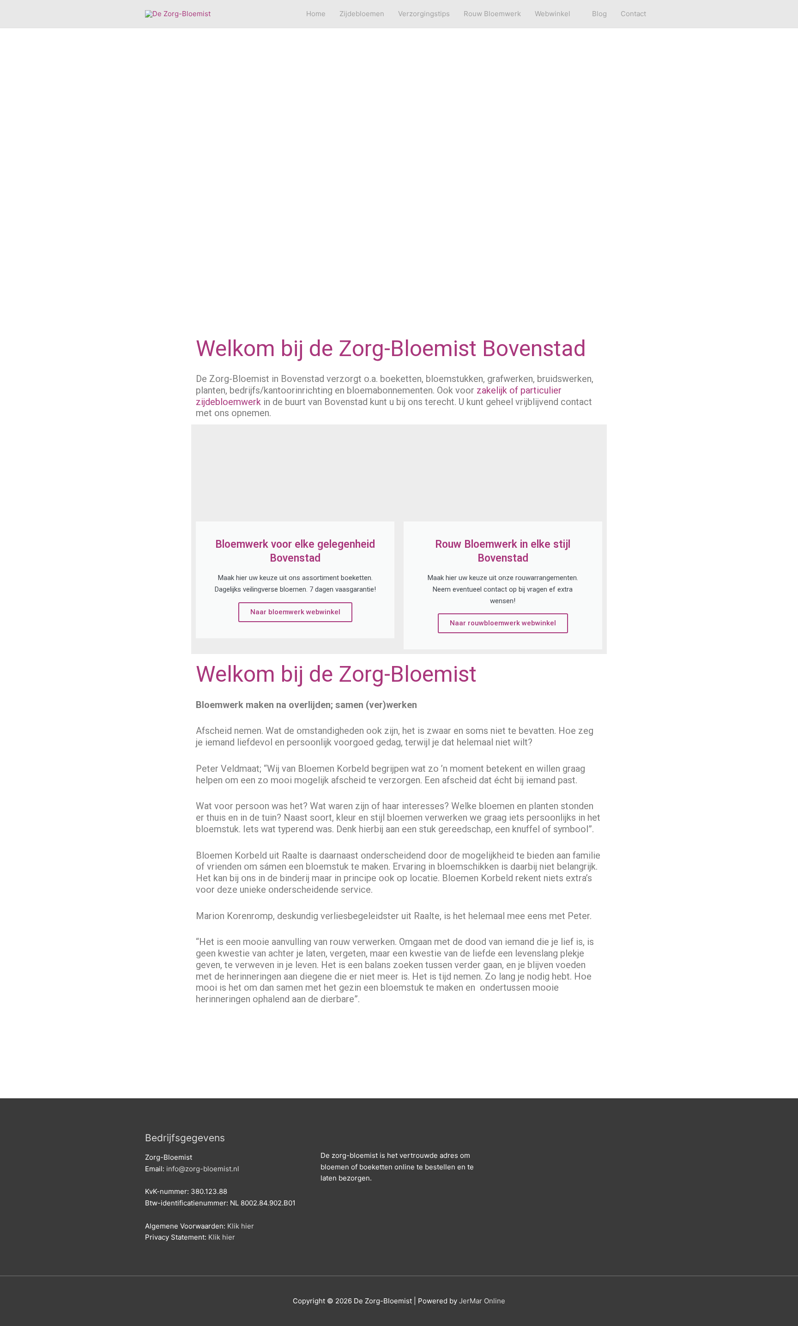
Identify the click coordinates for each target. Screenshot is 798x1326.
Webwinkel (552, 13)
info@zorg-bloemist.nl (202, 1168)
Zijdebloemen (361, 13)
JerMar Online (482, 1300)
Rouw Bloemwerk (492, 13)
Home (316, 13)
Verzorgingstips (424, 13)
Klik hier (240, 1226)
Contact (633, 13)
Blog (599, 13)
